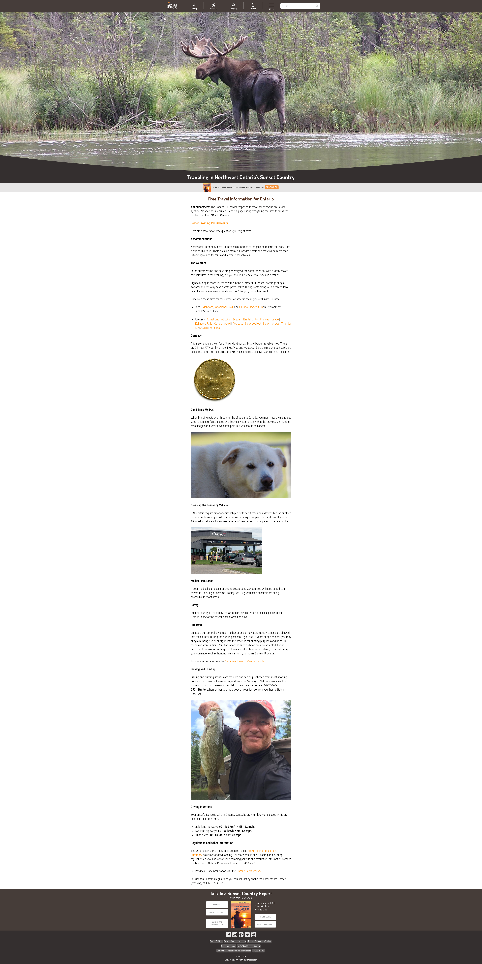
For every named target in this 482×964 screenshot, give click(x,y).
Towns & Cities (216, 941)
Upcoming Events (228, 946)
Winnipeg (215, 327)
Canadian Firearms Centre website (244, 661)
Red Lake (238, 323)
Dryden (237, 319)
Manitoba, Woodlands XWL (218, 307)
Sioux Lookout (253, 323)
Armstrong (213, 319)
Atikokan (226, 319)
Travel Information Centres (235, 941)
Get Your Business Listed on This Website (234, 951)
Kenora (218, 323)
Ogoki (227, 323)
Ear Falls (248, 319)
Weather (267, 941)
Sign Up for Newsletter (217, 923)
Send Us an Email (217, 912)
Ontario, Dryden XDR (251, 307)
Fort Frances (262, 319)
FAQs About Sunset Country (248, 946)
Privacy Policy (258, 951)
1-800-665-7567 (218, 904)
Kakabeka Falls (203, 323)
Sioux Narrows (271, 323)
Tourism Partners (255, 941)
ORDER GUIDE (271, 187)
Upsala (204, 327)
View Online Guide (265, 924)
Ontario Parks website (249, 871)
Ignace (275, 319)
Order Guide (265, 917)
